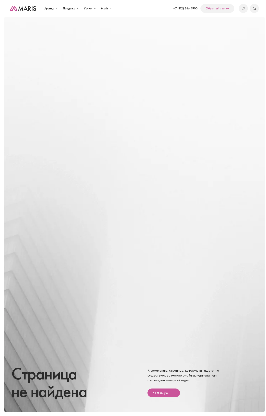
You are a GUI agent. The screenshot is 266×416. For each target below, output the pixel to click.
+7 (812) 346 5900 (185, 8)
